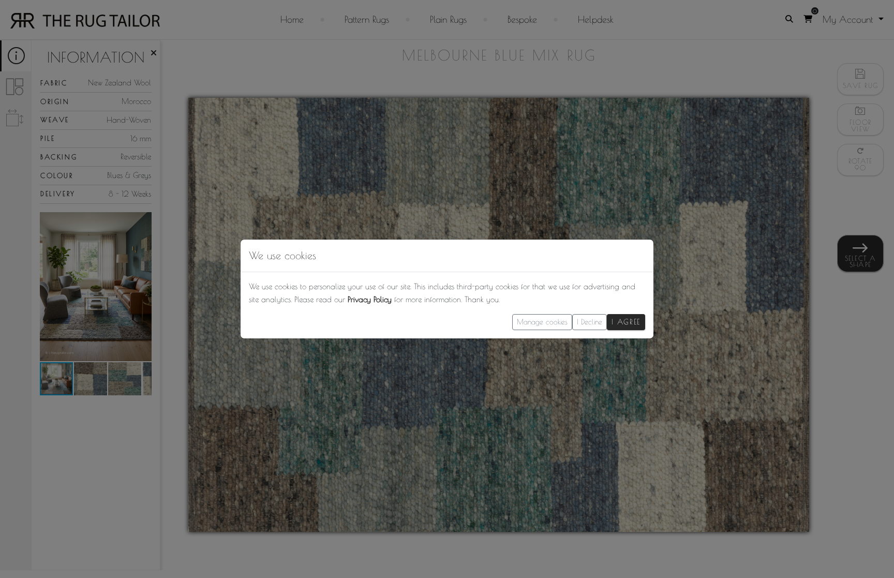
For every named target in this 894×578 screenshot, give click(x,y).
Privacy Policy (370, 299)
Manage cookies (542, 322)
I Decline (589, 322)
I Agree (626, 322)
